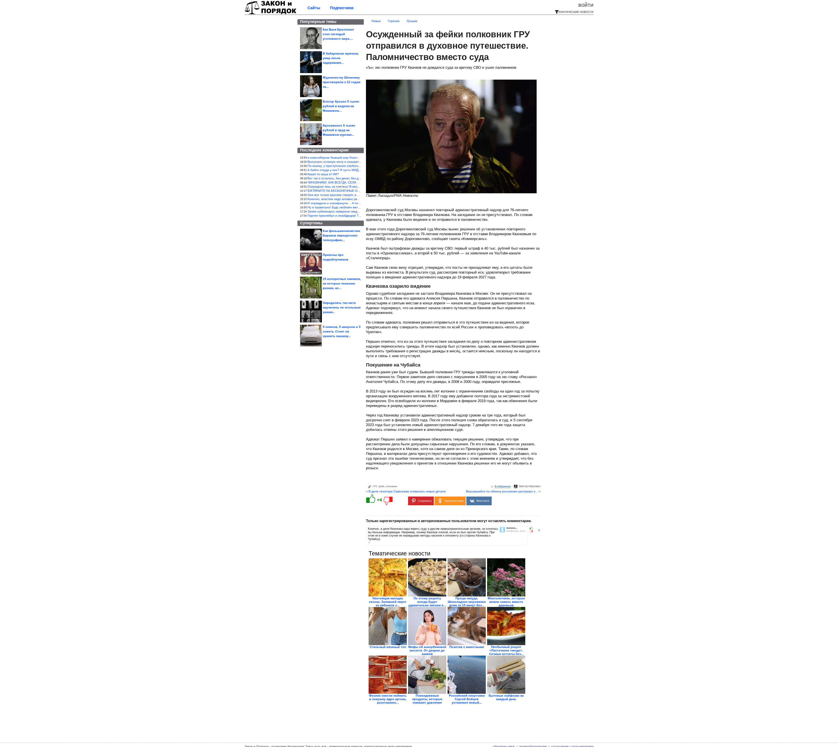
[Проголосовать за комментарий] (533, 531)
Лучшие (412, 21)
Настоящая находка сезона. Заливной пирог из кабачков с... (387, 601)
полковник (391, 486)
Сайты (313, 8)
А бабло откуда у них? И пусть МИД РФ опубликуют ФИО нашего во (355, 170)
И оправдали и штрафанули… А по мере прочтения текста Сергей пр (357, 203)
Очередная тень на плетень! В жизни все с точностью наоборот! (353, 186)
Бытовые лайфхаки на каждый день (506, 697)
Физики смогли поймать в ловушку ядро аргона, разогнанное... (388, 699)
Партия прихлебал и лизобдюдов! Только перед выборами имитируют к (358, 215)
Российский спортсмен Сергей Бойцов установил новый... (467, 699)
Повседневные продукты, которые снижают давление (427, 699)
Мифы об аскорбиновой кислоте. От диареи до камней (427, 650)
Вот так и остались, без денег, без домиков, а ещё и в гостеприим (354, 178)
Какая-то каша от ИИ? (323, 174)
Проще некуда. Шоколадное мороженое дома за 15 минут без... (467, 601)
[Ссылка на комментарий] (369, 542)
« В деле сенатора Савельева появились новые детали (406, 491)
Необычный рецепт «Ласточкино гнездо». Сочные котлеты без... (506, 650)
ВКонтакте (482, 500)
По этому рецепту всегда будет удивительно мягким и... (427, 601)
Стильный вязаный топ (388, 647)
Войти (586, 5)
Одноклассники (454, 500)
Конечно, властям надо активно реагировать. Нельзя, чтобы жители (356, 199)
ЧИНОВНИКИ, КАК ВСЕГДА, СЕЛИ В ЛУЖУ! (338, 182)
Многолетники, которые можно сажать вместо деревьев (506, 601)
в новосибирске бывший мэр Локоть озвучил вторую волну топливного (357, 157)
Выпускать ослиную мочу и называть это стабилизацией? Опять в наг (357, 161)
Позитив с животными (466, 647)
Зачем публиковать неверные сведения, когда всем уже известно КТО (357, 211)
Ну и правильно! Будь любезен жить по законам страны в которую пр (357, 207)
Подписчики (342, 8)
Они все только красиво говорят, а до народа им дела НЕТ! (350, 195)
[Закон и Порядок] (270, 13)
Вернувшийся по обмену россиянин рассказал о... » (503, 491)
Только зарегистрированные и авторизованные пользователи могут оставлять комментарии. (449, 521)
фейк (381, 486)
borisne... (512, 528)
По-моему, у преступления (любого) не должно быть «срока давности (357, 166)
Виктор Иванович (530, 486)
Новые (376, 21)
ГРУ (375, 486)
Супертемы (311, 223)
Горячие (394, 21)
